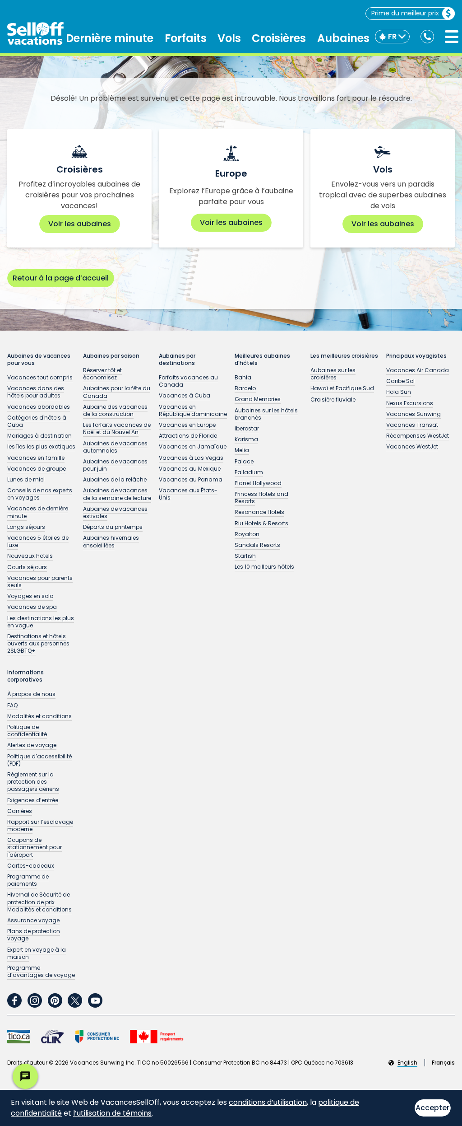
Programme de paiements (28, 880)
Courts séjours (27, 567)
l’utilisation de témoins (112, 1113)
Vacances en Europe (187, 425)
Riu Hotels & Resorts (261, 523)
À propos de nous (31, 694)
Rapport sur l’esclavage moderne (40, 825)
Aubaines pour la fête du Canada (116, 391)
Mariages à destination (39, 435)
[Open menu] (451, 36)
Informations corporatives (25, 676)
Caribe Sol (400, 381)
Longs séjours (26, 527)
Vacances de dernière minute (37, 512)
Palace (244, 461)
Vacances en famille (36, 458)
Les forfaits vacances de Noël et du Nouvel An (117, 428)
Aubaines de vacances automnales (115, 446)
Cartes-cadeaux (30, 865)
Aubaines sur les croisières (333, 373)
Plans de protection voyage (33, 934)
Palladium (249, 472)
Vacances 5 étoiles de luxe (38, 541)
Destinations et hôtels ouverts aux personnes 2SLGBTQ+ (38, 643)
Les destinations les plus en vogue (40, 621)
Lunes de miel (26, 479)
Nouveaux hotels (30, 556)
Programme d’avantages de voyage (41, 971)
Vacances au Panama (190, 479)
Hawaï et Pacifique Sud (342, 388)
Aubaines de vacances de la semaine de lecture (117, 493)
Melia (242, 450)
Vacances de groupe (36, 468)
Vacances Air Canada (417, 370)
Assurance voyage (33, 920)
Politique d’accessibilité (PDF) (39, 759)
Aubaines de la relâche (115, 479)
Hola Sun (398, 392)
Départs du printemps (113, 527)
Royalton (247, 534)
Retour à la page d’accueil (61, 278)
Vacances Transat (412, 425)
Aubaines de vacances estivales (115, 512)
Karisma (246, 439)
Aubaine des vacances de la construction (115, 410)
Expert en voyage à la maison (36, 953)
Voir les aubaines (79, 224)
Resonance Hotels (259, 512)
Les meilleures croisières (344, 356)
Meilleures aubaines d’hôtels (262, 359)
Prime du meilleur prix (405, 13)
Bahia (243, 377)
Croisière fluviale (333, 399)
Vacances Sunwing (413, 414)
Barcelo (245, 388)
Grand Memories (258, 399)
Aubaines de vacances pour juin (115, 465)
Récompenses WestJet (417, 435)
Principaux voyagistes (416, 356)
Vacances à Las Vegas (191, 458)
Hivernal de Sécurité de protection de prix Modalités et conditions (39, 902)
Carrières (19, 811)
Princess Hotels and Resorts (261, 497)
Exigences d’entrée (32, 800)
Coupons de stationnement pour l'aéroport (34, 847)
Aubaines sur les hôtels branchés (266, 413)
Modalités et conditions (39, 716)
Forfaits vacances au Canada (188, 381)
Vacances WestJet (412, 446)
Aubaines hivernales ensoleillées (111, 541)
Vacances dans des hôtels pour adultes (35, 391)
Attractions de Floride (188, 435)
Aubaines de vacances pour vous (38, 359)
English (407, 1062)
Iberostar (247, 428)
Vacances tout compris (40, 377)
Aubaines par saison (111, 356)
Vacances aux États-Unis (188, 493)
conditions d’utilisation (268, 1102)
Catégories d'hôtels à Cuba (36, 421)
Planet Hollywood (258, 483)
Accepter (432, 1108)
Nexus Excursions (409, 403)
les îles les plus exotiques (41, 446)
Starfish (245, 556)
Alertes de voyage (31, 745)
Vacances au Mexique (190, 468)
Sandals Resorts (257, 545)
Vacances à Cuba (184, 395)
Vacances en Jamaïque (192, 446)
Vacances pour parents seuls (40, 581)
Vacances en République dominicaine (193, 410)
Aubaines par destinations (177, 359)
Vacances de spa (32, 607)
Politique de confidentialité (27, 730)
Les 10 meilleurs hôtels (264, 566)
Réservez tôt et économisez (102, 373)
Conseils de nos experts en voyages (39, 493)
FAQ (12, 705)
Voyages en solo (30, 596)
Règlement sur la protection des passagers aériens (33, 782)
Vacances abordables (38, 407)
